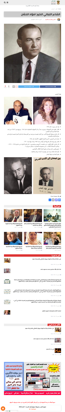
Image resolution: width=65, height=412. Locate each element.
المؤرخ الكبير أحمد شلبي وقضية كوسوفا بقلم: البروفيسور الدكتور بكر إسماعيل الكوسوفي (53, 225)
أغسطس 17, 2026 (57, 229)
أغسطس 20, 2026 (56, 264)
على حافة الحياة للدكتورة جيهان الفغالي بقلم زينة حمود (46, 259)
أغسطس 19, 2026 (56, 274)
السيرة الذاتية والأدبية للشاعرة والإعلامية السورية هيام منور (54, 247)
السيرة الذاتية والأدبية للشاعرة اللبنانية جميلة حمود (34, 247)
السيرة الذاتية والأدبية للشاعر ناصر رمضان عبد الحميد (33, 224)
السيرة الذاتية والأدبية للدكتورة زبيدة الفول (13, 224)
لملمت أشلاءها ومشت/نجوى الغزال (51, 311)
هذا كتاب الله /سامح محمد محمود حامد (50, 269)
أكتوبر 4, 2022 (39, 19)
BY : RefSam (32, 409)
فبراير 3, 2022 (57, 354)
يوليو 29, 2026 (38, 250)
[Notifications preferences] (3, 408)
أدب (56, 9)
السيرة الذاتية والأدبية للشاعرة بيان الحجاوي (14, 247)
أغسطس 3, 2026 (58, 250)
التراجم (52, 9)
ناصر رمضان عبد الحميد (50, 19)
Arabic (7, 411)
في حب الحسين (50, 349)
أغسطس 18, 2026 (56, 316)
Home (59, 9)
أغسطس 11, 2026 (37, 227)
